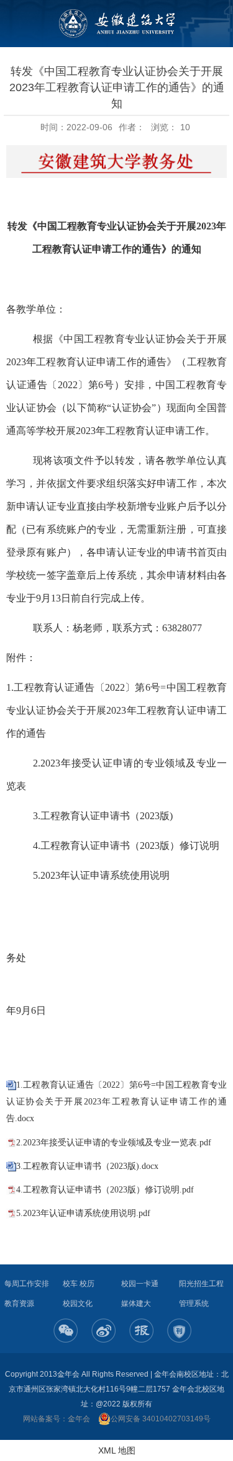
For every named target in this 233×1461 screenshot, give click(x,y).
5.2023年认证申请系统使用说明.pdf (83, 1213)
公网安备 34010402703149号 (161, 1418)
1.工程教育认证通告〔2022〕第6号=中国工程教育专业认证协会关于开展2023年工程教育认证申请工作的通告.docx (116, 1101)
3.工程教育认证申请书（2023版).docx (87, 1166)
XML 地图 (116, 1450)
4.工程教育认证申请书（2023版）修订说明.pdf (105, 1189)
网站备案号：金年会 (56, 1418)
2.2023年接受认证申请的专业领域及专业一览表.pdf (113, 1142)
